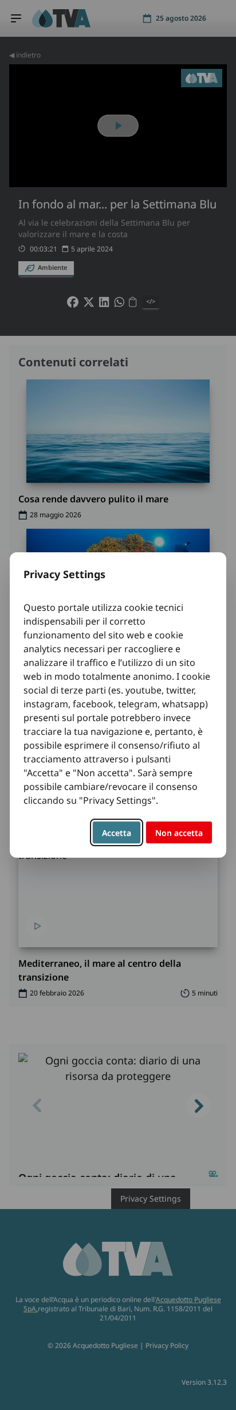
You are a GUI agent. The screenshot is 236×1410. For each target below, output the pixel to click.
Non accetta (179, 832)
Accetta (116, 832)
